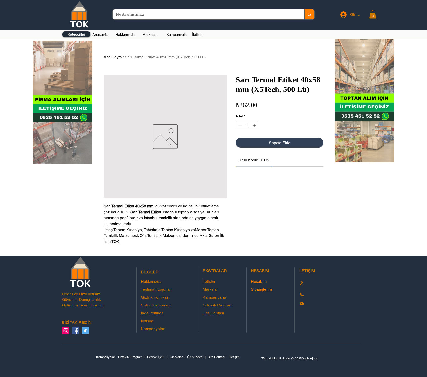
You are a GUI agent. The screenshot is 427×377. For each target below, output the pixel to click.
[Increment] (255, 125)
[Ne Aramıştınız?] (309, 14)
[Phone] (302, 294)
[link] (253, 160)
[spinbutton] (247, 125)
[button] (372, 14)
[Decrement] (239, 125)
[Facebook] (75, 330)
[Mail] (302, 303)
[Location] (302, 283)
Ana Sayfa (113, 57)
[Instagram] (65, 330)
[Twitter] (85, 330)
